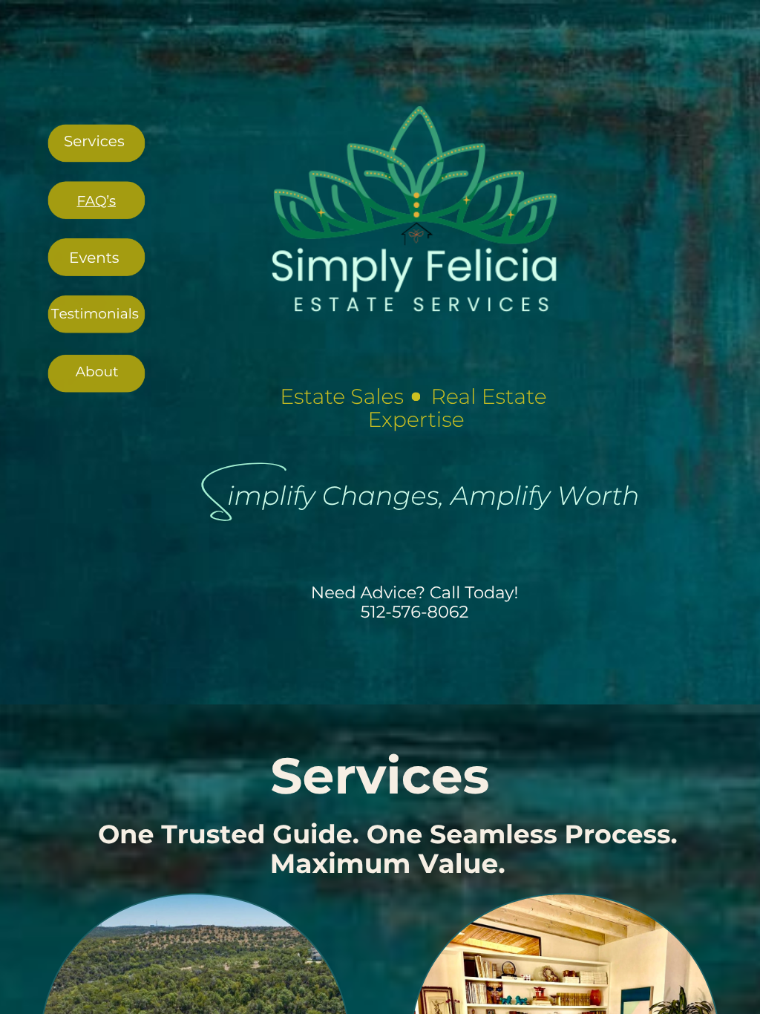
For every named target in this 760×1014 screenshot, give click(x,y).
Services (94, 141)
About (97, 371)
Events (94, 257)
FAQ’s (97, 200)
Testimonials (95, 313)
